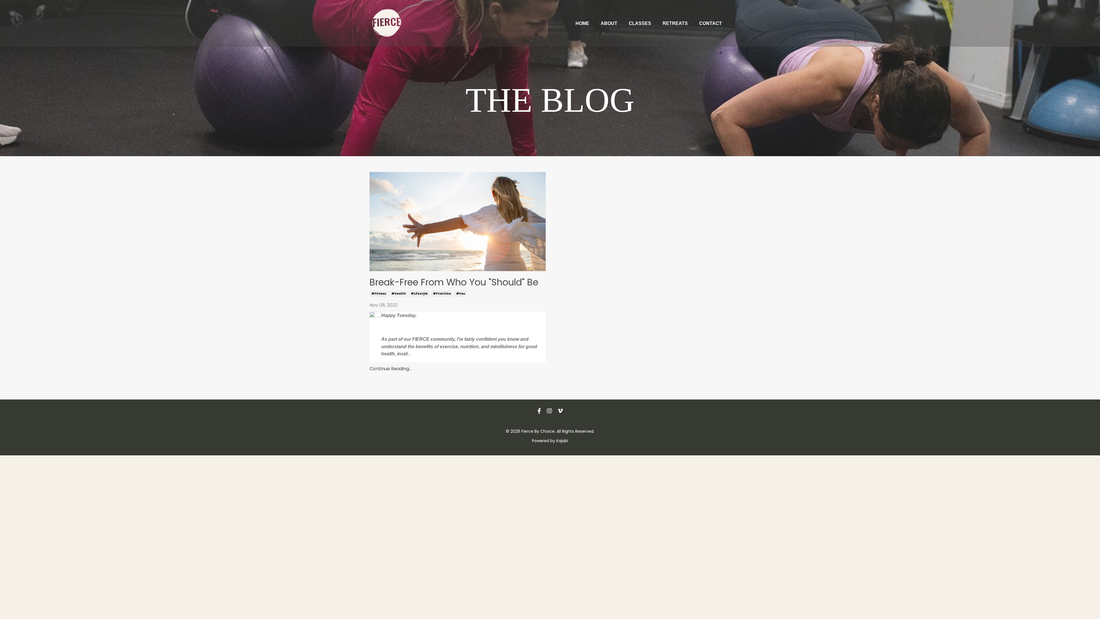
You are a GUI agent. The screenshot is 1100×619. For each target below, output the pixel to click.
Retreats (675, 23)
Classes (640, 23)
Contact (710, 23)
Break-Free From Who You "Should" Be (454, 282)
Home (582, 23)
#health (398, 293)
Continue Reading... (391, 368)
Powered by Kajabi (550, 441)
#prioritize (442, 293)
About (609, 23)
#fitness (378, 293)
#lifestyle (419, 293)
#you (460, 293)
